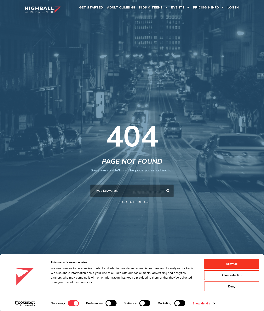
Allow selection (231, 275)
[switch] (111, 303)
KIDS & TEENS (151, 7)
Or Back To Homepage (132, 202)
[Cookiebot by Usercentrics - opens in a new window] (25, 303)
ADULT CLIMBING (121, 7)
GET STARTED (91, 7)
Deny (231, 286)
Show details (201, 303)
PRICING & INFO (206, 7)
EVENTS (178, 7)
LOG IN (233, 7)
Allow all (232, 263)
